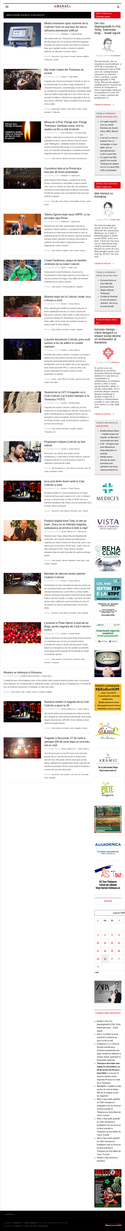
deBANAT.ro (113, 1224)
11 (105, 943)
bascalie (55, 201)
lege (23, 692)
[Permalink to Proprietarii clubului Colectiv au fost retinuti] (22, 451)
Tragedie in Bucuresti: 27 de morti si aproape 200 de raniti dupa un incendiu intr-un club (67, 742)
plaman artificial (82, 56)
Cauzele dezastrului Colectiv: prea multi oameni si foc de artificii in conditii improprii (67, 343)
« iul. (96, 972)
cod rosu (73, 774)
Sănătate (64, 34)
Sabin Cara (72, 267)
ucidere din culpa (51, 382)
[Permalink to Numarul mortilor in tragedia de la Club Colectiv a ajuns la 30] (22, 711)
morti (79, 613)
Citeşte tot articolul (102, 105)
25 (105, 959)
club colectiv (64, 56)
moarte (72, 329)
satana (47, 564)
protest (83, 201)
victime (56, 60)
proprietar (53, 471)
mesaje (73, 429)
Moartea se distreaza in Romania (23, 672)
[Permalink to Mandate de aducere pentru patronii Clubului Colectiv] (22, 583)
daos (80, 109)
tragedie (65, 250)
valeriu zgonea (79, 250)
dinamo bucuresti (69, 158)
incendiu (65, 329)
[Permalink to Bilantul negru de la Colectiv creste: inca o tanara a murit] (22, 306)
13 (119, 943)
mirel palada (74, 201)
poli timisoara (82, 158)
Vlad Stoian (73, 77)
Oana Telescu (74, 304)
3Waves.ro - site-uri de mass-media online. (31, 1226)
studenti (79, 429)
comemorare (67, 659)
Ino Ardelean (115, 56)
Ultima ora (71, 531)
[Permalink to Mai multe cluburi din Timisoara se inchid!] (22, 79)
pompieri (47, 112)
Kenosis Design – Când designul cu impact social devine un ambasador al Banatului (107, 336)
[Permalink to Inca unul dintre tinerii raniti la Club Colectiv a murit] (22, 491)
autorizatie (56, 109)
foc (79, 774)
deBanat (62, 7)
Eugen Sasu (47, 676)
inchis (85, 109)
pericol (34, 692)
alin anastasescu (58, 468)
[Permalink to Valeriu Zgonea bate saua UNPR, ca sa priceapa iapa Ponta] (22, 224)
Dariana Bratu (76, 34)
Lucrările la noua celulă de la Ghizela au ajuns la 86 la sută (107, 1037)
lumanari (65, 429)
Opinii (98, 13)
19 (112, 951)
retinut (60, 471)
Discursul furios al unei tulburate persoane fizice (108, 283)
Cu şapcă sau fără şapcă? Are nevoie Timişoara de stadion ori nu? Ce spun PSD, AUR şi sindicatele (109, 163)
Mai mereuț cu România (103, 195)
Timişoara (48, 60)
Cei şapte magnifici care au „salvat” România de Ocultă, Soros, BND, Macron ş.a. (109, 128)
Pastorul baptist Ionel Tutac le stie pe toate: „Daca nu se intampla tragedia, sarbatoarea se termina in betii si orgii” (66, 524)
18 (105, 951)
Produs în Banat (103, 320)
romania (41, 692)
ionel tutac (81, 560)
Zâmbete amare (103, 17)
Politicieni (64, 176)
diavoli (64, 560)
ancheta (55, 613)
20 (119, 951)
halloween (72, 560)
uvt (54, 432)
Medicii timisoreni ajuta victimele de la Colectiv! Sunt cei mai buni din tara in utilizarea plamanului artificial (66, 27)
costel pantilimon (68, 287)
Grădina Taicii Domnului (30, 676)
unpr (71, 250)
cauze (54, 379)
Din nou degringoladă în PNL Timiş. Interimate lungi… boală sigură (107, 28)
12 (112, 943)
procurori (86, 379)
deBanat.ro (115, 362)
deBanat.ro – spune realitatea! (25, 1223)
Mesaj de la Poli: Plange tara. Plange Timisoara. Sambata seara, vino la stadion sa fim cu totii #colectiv (65, 126)
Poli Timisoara (66, 133)
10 (98, 943)
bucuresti (55, 56)
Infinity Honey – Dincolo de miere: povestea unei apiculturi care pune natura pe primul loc (109, 463)
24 (98, 959)
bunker (63, 109)
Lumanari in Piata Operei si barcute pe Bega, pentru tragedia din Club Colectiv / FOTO (67, 626)
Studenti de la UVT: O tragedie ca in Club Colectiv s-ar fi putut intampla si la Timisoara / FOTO (66, 396)
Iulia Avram (75, 176)
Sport (63, 267)
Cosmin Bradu (80, 133)
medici (73, 56)
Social (63, 77)
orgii (87, 560)
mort (80, 511)
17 (98, 951)
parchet (79, 379)
